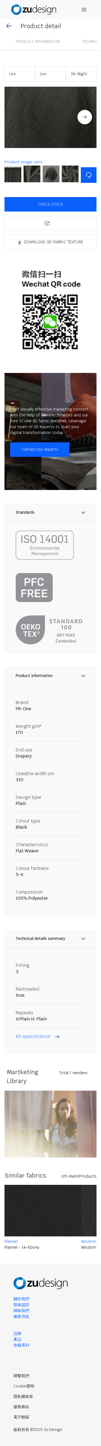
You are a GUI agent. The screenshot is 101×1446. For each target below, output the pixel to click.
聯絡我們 (21, 1310)
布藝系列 (21, 1345)
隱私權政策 (23, 1396)
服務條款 (21, 1406)
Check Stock (50, 204)
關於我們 (21, 1298)
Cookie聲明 (23, 1386)
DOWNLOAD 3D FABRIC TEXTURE (53, 241)
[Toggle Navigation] (84, 9)
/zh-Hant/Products (79, 1176)
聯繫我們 (21, 1375)
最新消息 (21, 1316)
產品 (17, 1339)
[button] (50, 117)
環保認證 (21, 1304)
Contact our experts (40, 449)
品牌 (17, 1333)
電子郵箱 (21, 1417)
